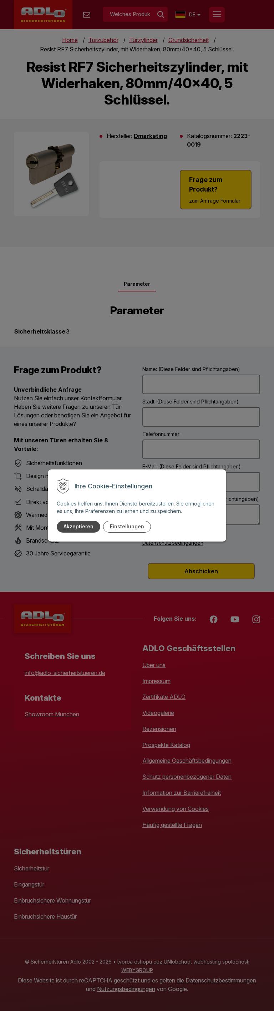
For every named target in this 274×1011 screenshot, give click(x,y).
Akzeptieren (78, 526)
